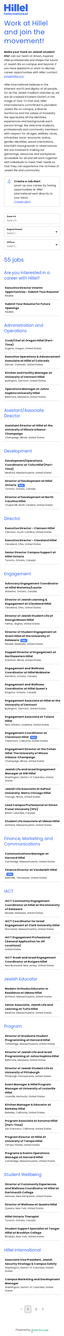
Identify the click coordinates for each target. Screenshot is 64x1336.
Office (11, 242)
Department (14, 229)
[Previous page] (21, 1309)
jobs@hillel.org (13, 76)
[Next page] (43, 1309)
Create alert (22, 202)
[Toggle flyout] (56, 232)
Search (11, 216)
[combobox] (7, 233)
